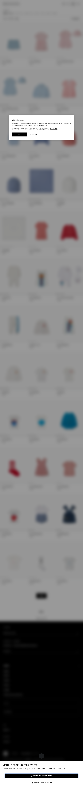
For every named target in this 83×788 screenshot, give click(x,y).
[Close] (41, 756)
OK (19, 134)
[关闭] (71, 117)
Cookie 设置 (33, 134)
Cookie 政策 (53, 129)
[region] (41, 127)
